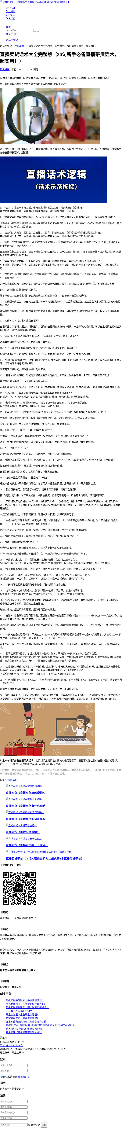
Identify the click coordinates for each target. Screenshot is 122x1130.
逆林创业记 (12, 40)
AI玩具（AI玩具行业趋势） (20, 1011)
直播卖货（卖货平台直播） (23, 832)
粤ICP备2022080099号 (11, 1045)
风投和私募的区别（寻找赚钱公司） (25, 1000)
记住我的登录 (10, 1076)
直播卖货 (12, 780)
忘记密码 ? (23, 1076)
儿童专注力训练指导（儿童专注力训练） (27, 1021)
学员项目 (10, 18)
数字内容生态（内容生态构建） (22, 1018)
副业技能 (10, 8)
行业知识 (10, 15)
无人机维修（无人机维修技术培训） (25, 1029)
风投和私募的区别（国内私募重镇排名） (27, 1007)
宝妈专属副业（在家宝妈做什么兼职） (26, 1004)
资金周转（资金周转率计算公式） (24, 1032)
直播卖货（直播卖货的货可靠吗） (27, 819)
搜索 (8, 27)
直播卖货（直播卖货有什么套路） (27, 805)
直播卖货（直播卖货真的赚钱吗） (27, 792)
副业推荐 (10, 11)
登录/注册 (11, 34)
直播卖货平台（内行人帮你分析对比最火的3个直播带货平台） (45, 858)
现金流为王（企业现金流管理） (22, 1014)
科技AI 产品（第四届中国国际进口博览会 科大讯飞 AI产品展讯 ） (40, 1025)
